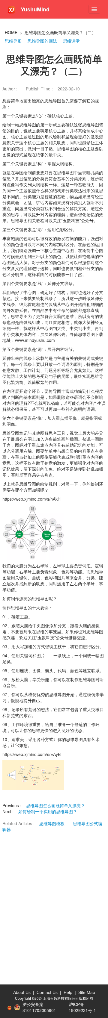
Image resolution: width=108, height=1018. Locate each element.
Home (11, 32)
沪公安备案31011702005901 (39, 1007)
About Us (22, 992)
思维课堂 (71, 41)
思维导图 (13, 41)
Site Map (86, 992)
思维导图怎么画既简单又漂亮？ (55, 805)
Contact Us (47, 992)
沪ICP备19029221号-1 (82, 1007)
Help (68, 992)
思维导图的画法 (42, 41)
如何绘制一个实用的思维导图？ (47, 811)
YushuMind (34, 9)
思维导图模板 (52, 823)
